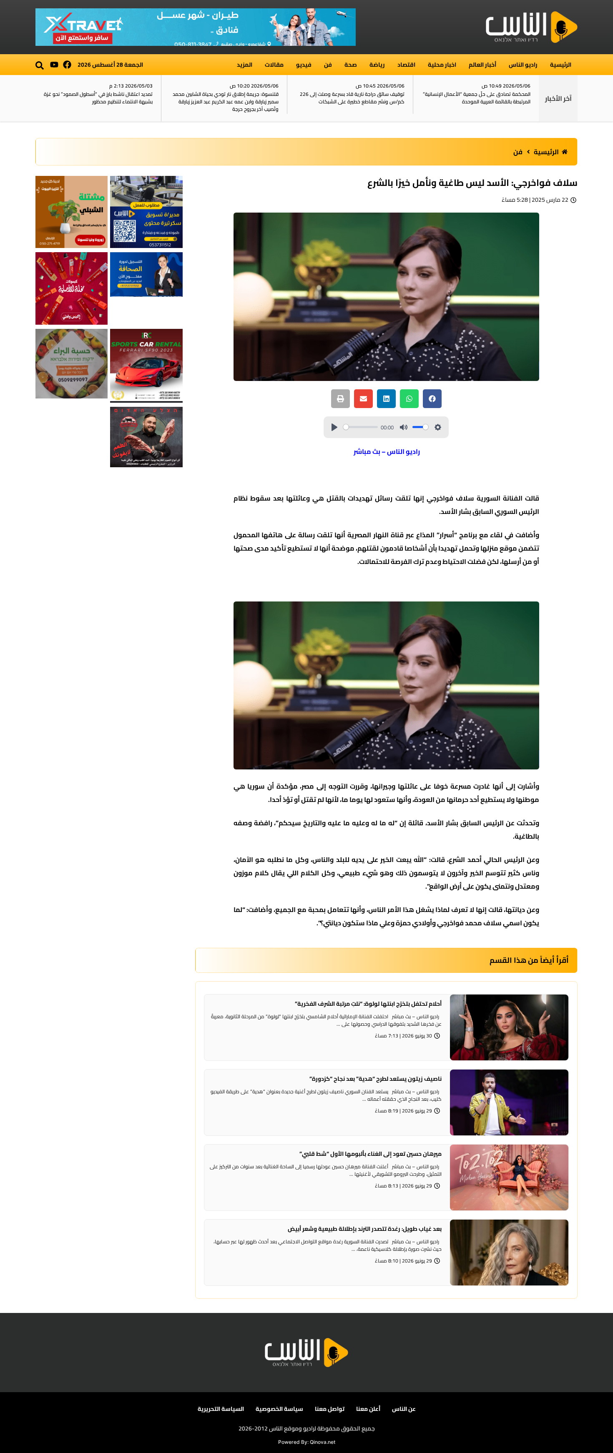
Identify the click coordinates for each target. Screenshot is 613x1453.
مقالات (274, 64)
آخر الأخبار (558, 98)
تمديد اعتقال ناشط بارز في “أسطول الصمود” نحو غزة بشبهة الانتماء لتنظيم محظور (98, 97)
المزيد (244, 64)
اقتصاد (406, 64)
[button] (39, 65)
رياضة (377, 64)
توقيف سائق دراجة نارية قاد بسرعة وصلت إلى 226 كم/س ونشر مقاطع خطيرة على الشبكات (352, 97)
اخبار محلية (442, 64)
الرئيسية (560, 64)
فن (328, 64)
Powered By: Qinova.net (306, 1442)
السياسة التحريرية (221, 1408)
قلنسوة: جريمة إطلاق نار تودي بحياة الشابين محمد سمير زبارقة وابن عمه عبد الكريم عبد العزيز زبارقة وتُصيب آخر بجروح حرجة (226, 101)
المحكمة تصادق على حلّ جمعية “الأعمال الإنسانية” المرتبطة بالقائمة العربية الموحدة (476, 97)
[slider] (360, 427)
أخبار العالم (482, 64)
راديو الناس (523, 64)
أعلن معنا (368, 1408)
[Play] (334, 427)
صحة (350, 64)
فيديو (304, 64)
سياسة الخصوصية (279, 1408)
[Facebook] (67, 64)
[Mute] (403, 427)
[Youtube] (54, 64)
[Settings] (438, 427)
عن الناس (404, 1408)
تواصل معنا (329, 1408)
